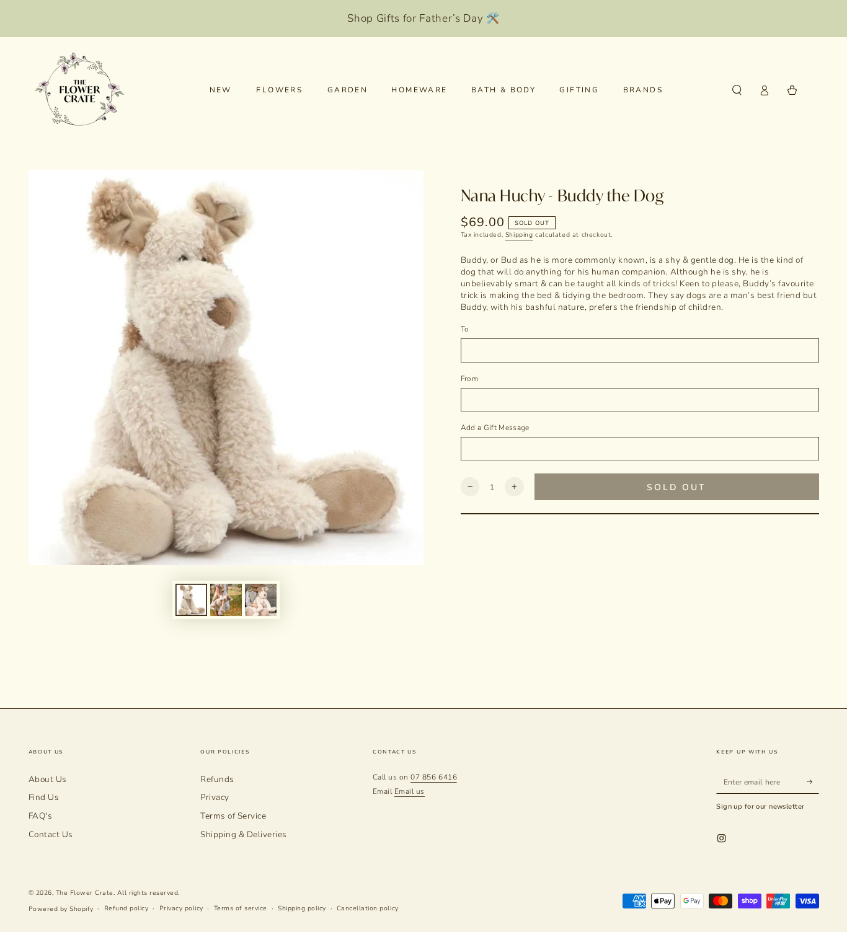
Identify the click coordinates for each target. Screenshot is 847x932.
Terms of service (240, 908)
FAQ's (41, 816)
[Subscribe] (813, 781)
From (469, 379)
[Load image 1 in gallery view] (191, 600)
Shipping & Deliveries (243, 834)
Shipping (519, 235)
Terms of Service (233, 816)
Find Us (44, 797)
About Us (48, 779)
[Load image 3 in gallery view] (261, 600)
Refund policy (126, 908)
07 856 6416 (433, 777)
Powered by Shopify (61, 909)
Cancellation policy (368, 908)
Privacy (214, 797)
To (465, 329)
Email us (409, 791)
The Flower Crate (84, 893)
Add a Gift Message (495, 428)
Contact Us (51, 834)
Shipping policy (302, 908)
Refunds (217, 779)
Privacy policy (181, 908)
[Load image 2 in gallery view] (226, 600)
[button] (737, 90)
